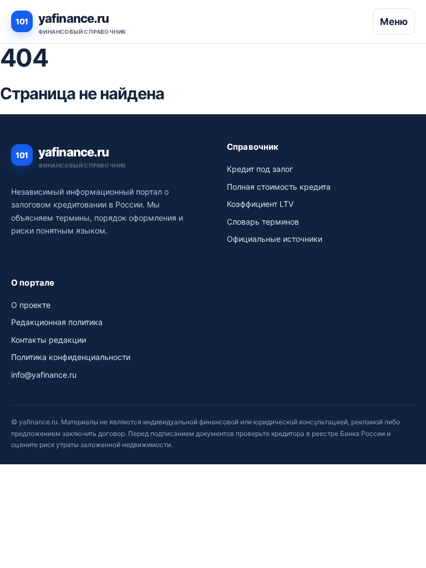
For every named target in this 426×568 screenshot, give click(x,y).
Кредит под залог (260, 169)
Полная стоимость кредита (279, 186)
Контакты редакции (48, 339)
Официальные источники (274, 239)
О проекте (30, 305)
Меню (394, 21)
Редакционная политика (57, 322)
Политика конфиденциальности (70, 357)
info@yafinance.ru (44, 374)
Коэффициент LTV (260, 204)
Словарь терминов (263, 221)
